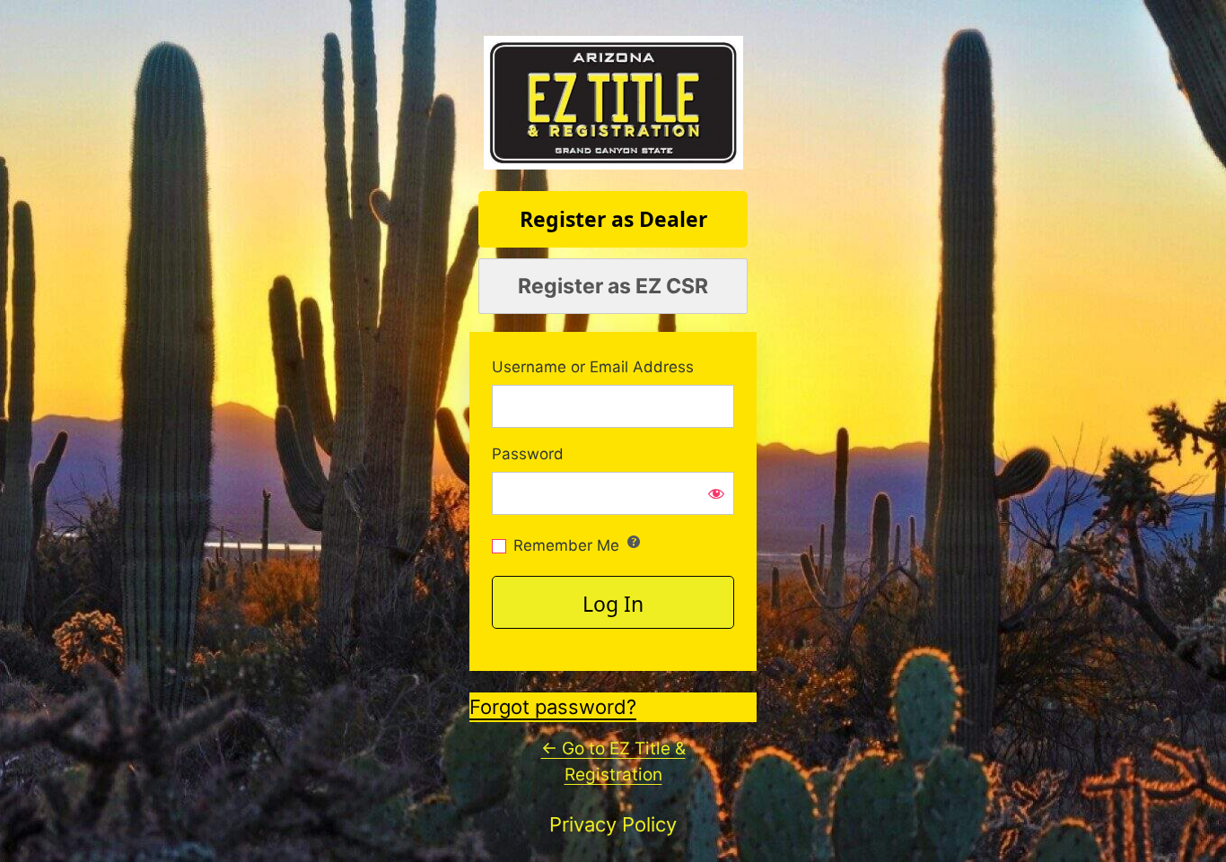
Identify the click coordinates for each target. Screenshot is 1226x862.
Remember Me (566, 545)
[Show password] (716, 493)
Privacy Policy (613, 824)
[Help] (633, 542)
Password (528, 454)
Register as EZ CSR (613, 286)
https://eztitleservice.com (613, 103)
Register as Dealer (613, 219)
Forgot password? (552, 706)
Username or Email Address (593, 367)
